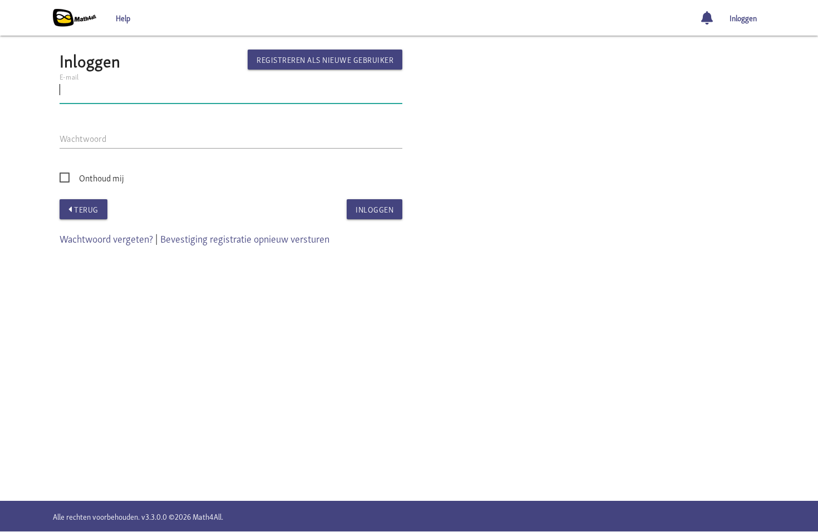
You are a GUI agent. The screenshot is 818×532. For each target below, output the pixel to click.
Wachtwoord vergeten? (106, 238)
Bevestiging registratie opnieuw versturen (244, 238)
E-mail (69, 76)
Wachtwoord (83, 138)
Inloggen (743, 17)
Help (123, 17)
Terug (85, 209)
